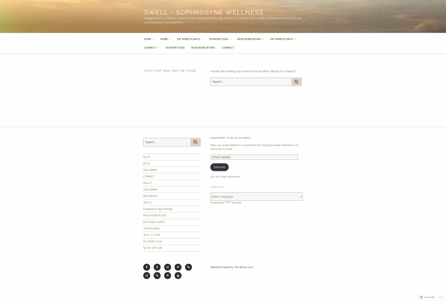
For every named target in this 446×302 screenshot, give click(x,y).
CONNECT (150, 47)
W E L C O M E (151, 235)
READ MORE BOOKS (249, 39)
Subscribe (219, 167)
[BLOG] (157, 275)
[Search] (296, 81)
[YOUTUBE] (178, 275)
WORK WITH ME (152, 248)
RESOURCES (150, 196)
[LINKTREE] (188, 267)
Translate (236, 202)
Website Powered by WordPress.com (231, 267)
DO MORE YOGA (218, 39)
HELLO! (147, 183)
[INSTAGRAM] (167, 267)
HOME (147, 39)
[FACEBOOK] (146, 267)
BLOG (146, 157)
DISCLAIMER (150, 170)
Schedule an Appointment (157, 209)
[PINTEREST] (178, 267)
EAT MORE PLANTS (188, 39)
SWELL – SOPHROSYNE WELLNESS (204, 12)
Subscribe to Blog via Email (230, 138)
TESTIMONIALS (151, 228)
